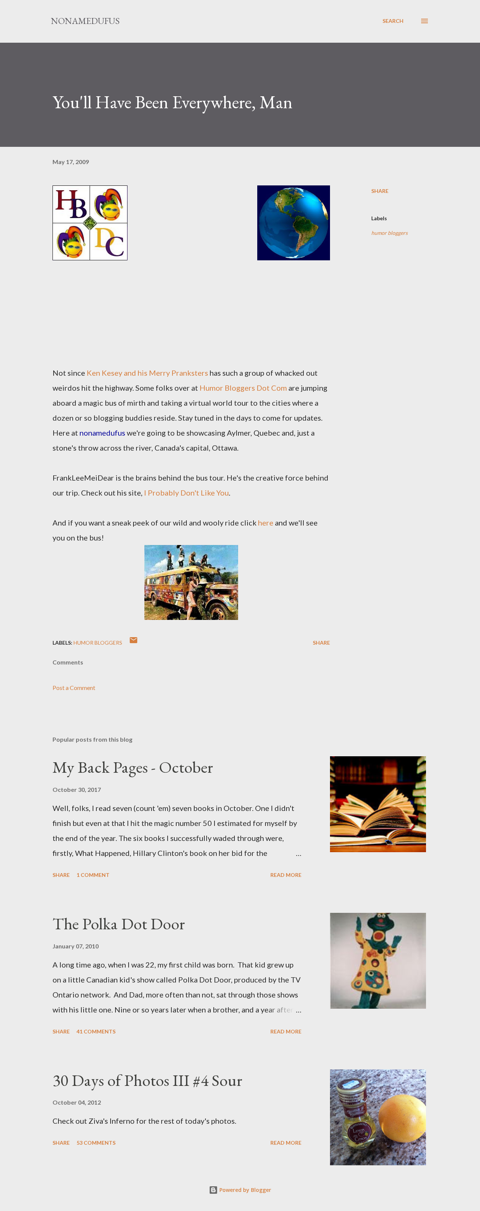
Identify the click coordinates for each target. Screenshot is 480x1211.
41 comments (96, 1031)
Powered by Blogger (244, 1189)
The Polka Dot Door (118, 923)
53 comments (96, 1142)
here (265, 522)
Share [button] (379, 191)
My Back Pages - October (132, 767)
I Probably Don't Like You (186, 492)
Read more (286, 875)
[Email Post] (133, 642)
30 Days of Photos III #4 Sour (147, 1080)
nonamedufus (85, 21)
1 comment (93, 875)
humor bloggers (389, 233)
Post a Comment (73, 687)
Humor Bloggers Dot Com (243, 387)
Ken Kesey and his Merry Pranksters (147, 372)
